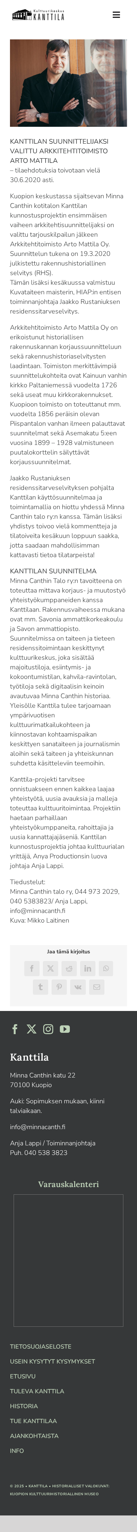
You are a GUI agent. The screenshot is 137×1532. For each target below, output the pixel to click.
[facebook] (15, 1029)
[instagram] (48, 1029)
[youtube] (65, 1029)
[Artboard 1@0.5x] (38, 10)
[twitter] (32, 1029)
